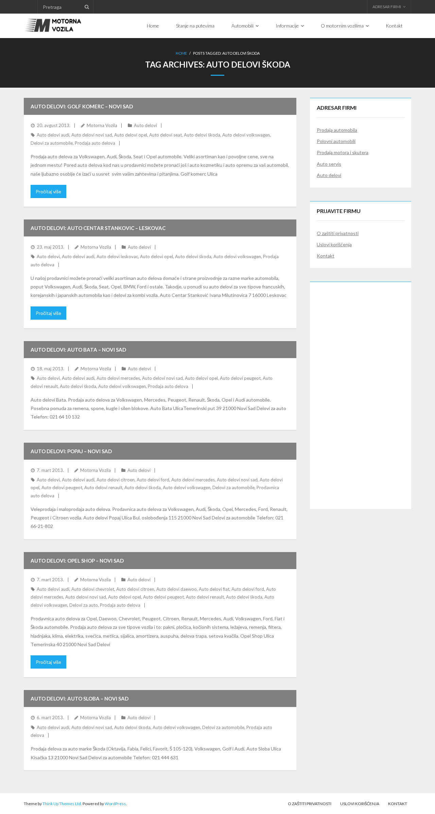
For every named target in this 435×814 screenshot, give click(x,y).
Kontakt (325, 256)
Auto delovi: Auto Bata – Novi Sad (78, 350)
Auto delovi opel (130, 135)
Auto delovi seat (165, 135)
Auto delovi (145, 125)
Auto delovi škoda (202, 135)
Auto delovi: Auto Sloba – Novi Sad (79, 698)
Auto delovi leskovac (117, 256)
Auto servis (329, 164)
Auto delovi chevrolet (92, 589)
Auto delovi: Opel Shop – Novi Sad (77, 561)
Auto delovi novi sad (91, 135)
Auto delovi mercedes (118, 378)
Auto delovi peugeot (240, 378)
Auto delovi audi (53, 135)
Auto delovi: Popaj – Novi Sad (71, 451)
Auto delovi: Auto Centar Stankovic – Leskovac (98, 228)
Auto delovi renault (103, 487)
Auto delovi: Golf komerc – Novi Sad (82, 106)
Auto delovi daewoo (176, 589)
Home (181, 53)
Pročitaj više (48, 191)
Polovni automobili (336, 141)
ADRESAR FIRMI (386, 6)
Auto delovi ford (153, 479)
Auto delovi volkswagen (246, 135)
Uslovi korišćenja (334, 244)
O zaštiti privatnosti (338, 233)
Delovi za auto (83, 605)
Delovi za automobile (52, 143)
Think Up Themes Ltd (61, 803)
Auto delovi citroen (116, 479)
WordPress (115, 803)
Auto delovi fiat (214, 589)
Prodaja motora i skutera (342, 152)
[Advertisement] (360, 391)
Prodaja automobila (337, 130)
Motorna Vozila (102, 125)
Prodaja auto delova (95, 143)
